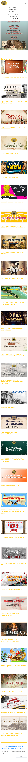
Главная (10, 6)
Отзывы (17, 13)
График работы (12, 7)
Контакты (10, 14)
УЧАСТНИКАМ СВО (13, 16)
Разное (16, 14)
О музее (16, 6)
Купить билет (12, 11)
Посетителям (12, 9)
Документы (10, 13)
